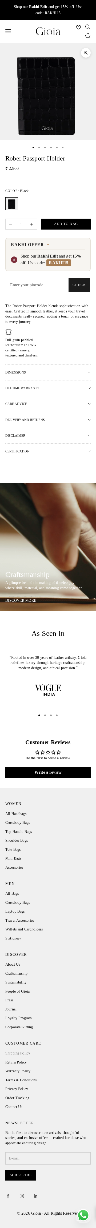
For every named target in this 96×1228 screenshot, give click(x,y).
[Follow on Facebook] (8, 1196)
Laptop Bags (15, 911)
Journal (11, 1009)
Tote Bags (13, 850)
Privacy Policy (16, 1089)
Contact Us (13, 1107)
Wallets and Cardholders (24, 929)
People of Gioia (17, 991)
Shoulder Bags (16, 840)
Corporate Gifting (19, 1027)
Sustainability (15, 982)
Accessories (14, 867)
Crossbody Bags (17, 823)
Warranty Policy (17, 1071)
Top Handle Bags (18, 832)
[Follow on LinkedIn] (35, 1196)
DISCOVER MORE (20, 601)
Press (9, 1000)
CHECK (79, 285)
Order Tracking (17, 1098)
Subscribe (21, 1175)
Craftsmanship (16, 974)
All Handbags (15, 814)
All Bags (12, 894)
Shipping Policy (17, 1053)
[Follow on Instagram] (22, 1196)
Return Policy (16, 1062)
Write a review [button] (48, 772)
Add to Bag (66, 224)
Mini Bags (13, 858)
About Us (12, 964)
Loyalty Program (18, 1018)
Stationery (13, 938)
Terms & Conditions (21, 1080)
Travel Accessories (19, 920)
